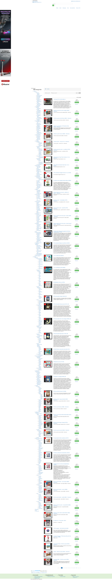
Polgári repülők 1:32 (40, 310)
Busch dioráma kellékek (40, 361)
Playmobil (38, 175)
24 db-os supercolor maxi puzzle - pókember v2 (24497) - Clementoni (61, 193)
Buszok (40, 305)
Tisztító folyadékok (40, 428)
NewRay (38, 207)
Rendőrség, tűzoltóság (40, 143)
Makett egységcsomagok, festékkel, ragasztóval (39, 345)
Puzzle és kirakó (37, 194)
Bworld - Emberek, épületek (38, 93)
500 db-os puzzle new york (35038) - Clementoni (61, 430)
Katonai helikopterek (38, 287)
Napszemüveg (39, 228)
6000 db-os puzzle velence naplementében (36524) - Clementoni (61, 513)
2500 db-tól (38, 200)
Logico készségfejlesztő (39, 221)
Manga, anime (39, 233)
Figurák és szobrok (38, 232)
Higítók (40, 416)
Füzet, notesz (39, 215)
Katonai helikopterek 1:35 (40, 289)
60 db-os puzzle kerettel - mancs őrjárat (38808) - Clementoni (61, 482)
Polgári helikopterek (40, 320)
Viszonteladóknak (72, 7)
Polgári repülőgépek (40, 453)
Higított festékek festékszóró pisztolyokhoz (39, 384)
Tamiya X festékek (40, 400)
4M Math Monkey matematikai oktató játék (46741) (61, 349)
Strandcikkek (37, 223)
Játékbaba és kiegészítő (37, 244)
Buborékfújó (38, 182)
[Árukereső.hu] (37, 570)
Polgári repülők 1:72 (40, 315)
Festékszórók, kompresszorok (37, 371)
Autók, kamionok (40, 482)
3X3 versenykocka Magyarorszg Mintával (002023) (61, 243)
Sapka (38, 229)
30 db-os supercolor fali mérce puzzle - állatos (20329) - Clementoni (62, 216)
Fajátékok (36, 189)
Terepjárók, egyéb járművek (39, 104)
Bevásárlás (40, 148)
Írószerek (38, 216)
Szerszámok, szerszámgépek (41, 163)
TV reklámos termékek (38, 242)
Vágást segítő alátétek (40, 435)
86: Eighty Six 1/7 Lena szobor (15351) (59, 520)
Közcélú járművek (39, 95)
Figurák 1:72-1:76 (40, 332)
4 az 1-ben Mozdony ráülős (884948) (59, 267)
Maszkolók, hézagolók (40, 422)
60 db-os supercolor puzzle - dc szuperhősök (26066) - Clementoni (62, 505)
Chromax (38, 484)
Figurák (40, 458)
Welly (37, 203)
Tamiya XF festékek (40, 402)
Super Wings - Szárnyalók (39, 167)
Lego (36, 231)
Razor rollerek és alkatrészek (39, 186)
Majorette (38, 204)
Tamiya (38, 501)
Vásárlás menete (37, 578)
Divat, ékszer (39, 155)
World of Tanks (40, 340)
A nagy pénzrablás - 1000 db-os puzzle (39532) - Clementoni (61, 560)
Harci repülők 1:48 (40, 276)
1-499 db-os (38, 196)
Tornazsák (38, 219)
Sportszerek (38, 184)
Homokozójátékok (39, 177)
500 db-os (38, 197)
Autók (39, 440)
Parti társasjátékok (39, 114)
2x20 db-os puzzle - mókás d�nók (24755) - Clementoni (60, 200)
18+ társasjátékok (39, 118)
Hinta (37, 183)
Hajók (38, 299)
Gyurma (38, 129)
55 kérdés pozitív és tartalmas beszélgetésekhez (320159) (61, 464)
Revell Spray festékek (41, 395)
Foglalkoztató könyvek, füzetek (39, 133)
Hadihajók (40, 300)
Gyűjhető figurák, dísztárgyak (39, 240)
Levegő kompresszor (39, 375)
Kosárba (77, 102)
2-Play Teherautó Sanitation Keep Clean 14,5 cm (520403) (61, 165)
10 (76, 567)
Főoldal (57, 7)
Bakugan (38, 170)
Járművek (38, 135)
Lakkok (40, 420)
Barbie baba (38, 245)
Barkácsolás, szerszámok (39, 159)
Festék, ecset (39, 214)
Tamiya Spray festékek (41, 398)
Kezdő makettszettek (41, 500)
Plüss (37, 168)
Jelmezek (38, 141)
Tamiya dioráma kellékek (40, 363)
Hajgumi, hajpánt (39, 227)
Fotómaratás (39, 354)
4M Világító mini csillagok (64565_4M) (59, 376)
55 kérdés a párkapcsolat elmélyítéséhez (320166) (61, 452)
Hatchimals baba (39, 250)
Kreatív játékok (37, 120)
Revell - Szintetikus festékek (40, 388)
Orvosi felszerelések (40, 145)
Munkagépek (39, 96)
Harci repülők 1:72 (40, 278)
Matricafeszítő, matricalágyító (41, 424)
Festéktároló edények (38, 378)
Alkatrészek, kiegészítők (38, 380)
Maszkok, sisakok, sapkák (39, 237)
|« (58, 567)
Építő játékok (39, 127)
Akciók (60, 7)
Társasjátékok (37, 106)
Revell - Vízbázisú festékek (40, 391)
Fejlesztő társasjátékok (39, 119)
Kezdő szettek (40, 353)
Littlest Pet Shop (39, 174)
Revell (38, 439)
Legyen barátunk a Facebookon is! (76, 577)
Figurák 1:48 (40, 331)
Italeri (37, 475)
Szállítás (48, 576)
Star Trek (40, 339)
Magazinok (40, 369)
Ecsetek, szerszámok (38, 430)
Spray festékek (40, 393)
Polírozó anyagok (40, 426)
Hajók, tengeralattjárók (41, 447)
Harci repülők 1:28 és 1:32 (40, 273)
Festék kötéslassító (40, 419)
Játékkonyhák (41, 149)
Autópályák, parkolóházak (39, 210)
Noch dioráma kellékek (40, 366)
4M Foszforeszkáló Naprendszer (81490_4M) (60, 333)
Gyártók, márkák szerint (38, 438)
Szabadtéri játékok (37, 176)
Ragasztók (40, 415)
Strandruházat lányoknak (39, 225)
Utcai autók (40, 306)
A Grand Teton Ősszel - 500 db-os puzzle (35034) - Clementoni (61, 544)
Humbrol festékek (40, 405)
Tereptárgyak (40, 335)
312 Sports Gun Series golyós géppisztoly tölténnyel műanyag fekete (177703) (61, 231)
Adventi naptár (40, 342)
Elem (37, 140)
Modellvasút (38, 139)
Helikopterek (38, 136)
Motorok (40, 307)
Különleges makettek (38, 337)
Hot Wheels (38, 206)
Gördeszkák (38, 187)
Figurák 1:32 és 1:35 (40, 328)
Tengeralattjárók (41, 301)
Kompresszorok (41, 490)
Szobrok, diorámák (38, 235)
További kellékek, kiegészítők (37, 412)
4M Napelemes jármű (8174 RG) (58, 361)
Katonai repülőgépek (38, 270)
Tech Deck (38, 208)
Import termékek (37, 255)
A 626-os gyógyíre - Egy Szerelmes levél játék (60, 528)
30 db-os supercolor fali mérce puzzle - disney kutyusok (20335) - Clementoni (62, 224)
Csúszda (38, 181)
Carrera (38, 205)
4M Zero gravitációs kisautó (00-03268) (59, 391)
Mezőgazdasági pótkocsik (39, 100)
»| (78, 567)
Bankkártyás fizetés (37, 577)
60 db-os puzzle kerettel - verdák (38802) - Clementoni (62, 497)
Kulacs (38, 222)
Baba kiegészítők (39, 254)
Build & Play (40, 463)
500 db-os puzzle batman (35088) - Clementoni (61, 406)
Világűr (40, 325)
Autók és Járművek (38, 201)
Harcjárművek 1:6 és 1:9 (41, 260)
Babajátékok (38, 126)
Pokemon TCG (78, 7)
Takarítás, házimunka (40, 154)
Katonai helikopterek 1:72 (40, 294)
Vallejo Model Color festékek (40, 408)
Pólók (37, 241)
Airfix (37, 493)
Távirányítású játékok (38, 134)
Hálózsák (38, 173)
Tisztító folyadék (39, 376)
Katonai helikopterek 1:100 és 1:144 (40, 297)
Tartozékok (38, 105)
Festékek (36, 385)
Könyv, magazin (39, 368)
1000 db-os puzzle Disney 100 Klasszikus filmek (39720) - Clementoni (61, 126)
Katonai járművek (39, 258)
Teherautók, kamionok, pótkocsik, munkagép (40, 323)
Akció (36, 510)
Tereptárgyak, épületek (41, 359)
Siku (37, 211)
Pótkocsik (38, 98)
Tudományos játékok (39, 131)
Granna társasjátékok (39, 108)
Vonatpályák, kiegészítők (39, 190)
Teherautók (38, 97)
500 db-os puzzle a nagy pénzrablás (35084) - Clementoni (60, 399)
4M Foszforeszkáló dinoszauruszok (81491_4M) (61, 304)
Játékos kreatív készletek (39, 125)
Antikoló (40, 418)
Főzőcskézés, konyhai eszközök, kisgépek (41, 152)
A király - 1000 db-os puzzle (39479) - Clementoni (61, 551)
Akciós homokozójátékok (41, 179)
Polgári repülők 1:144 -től (40, 318)
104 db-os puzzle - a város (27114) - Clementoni (61, 141)
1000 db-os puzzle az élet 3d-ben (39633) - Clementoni (62, 118)
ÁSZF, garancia (37, 576)
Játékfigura (38, 169)
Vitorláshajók (40, 302)
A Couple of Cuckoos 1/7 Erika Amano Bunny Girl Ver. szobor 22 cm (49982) (62, 536)
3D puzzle (38, 195)
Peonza (38, 188)
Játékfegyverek (39, 164)
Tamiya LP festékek (40, 404)
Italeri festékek (40, 411)
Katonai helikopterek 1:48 (40, 292)
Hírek (68, 7)
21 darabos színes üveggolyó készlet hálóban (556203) (62, 180)
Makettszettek (41, 498)
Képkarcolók (38, 123)
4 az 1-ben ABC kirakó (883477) (58, 255)
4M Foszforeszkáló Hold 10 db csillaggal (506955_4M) (62, 318)
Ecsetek (40, 433)
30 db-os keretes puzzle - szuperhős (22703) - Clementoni (60, 208)
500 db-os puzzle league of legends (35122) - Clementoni (60, 423)
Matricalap (40, 425)
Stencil (38, 437)
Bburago (38, 202)
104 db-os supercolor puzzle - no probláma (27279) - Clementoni (61, 150)
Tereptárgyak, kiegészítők (39, 357)
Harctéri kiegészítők (38, 334)
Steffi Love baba (39, 246)
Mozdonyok (40, 308)
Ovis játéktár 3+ (39, 111)
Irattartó (38, 217)
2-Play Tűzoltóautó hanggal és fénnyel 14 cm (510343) (62, 172)
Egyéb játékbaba (39, 253)
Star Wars (40, 338)
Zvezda (38, 464)
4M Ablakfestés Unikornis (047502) (59, 282)
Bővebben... (76, 104)
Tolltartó (38, 218)
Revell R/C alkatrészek (38, 138)
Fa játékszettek (39, 193)
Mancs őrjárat (39, 212)
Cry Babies (38, 247)
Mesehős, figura (37, 165)
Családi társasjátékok (39, 110)
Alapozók (40, 417)
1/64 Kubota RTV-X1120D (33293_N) (59, 99)
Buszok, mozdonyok (40, 442)
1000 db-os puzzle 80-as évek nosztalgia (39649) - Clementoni (61, 111)
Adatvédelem (41, 576)
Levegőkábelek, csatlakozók (39, 382)
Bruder (36, 91)
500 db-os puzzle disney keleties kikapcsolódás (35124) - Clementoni (62, 415)
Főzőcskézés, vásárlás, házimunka (39, 147)
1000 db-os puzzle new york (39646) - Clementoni (61, 133)
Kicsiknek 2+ (38, 112)
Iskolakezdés (37, 213)
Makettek (34, 256)
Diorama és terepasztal (38, 355)
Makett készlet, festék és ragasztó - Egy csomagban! (40, 349)
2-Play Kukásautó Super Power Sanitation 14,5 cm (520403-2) (61, 157)
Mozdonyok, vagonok (38, 192)
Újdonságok (64, 7)
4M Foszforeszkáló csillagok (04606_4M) (60, 296)
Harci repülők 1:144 (40, 281)
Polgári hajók (40, 304)
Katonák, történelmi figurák (39, 326)
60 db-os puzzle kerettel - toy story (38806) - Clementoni (60, 490)
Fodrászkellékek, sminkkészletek (41, 157)
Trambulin (38, 180)
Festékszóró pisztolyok (38, 373)
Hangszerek (38, 128)
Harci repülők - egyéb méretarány (40, 284)
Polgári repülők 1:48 (40, 313)
